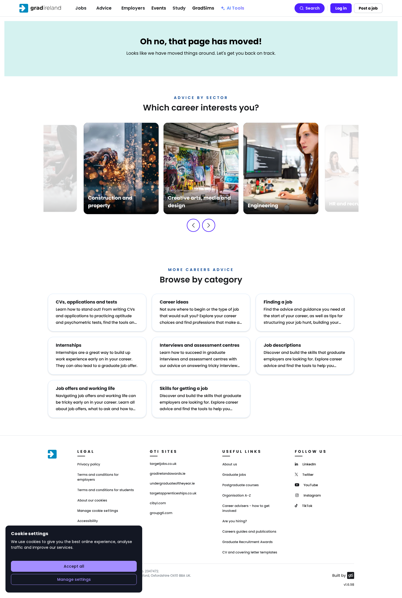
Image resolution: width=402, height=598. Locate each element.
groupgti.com (161, 513)
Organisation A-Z (236, 495)
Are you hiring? (234, 521)
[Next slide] (208, 225)
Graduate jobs (234, 474)
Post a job (368, 8)
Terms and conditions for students (105, 490)
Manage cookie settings (97, 511)
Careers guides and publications (249, 531)
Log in (341, 8)
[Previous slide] (193, 225)
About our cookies (92, 500)
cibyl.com (158, 503)
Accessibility (87, 521)
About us (229, 464)
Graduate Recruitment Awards (247, 542)
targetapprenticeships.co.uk (173, 493)
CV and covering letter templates (249, 552)
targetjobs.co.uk (163, 464)
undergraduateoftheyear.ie (172, 484)
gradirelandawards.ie (167, 474)
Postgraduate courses (240, 485)
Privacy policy (88, 464)
